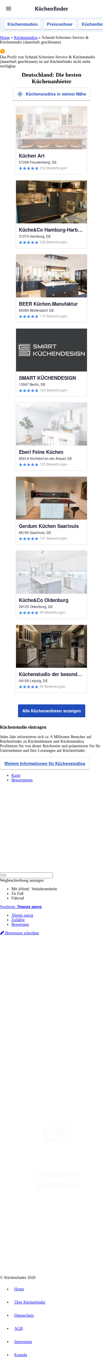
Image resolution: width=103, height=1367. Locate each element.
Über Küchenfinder (27, 1010)
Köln (77, 963)
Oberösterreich (21, 963)
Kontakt (20, 1355)
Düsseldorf (49, 963)
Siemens (28, 967)
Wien (36, 963)
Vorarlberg (80, 958)
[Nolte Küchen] (42, 1233)
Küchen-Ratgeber (25, 1005)
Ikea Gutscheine (39, 972)
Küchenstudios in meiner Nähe (56, 94)
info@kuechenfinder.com (20, 1073)
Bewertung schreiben (21, 933)
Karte (15, 775)
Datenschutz (24, 1315)
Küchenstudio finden (28, 949)
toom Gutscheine (39, 976)
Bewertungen (22, 780)
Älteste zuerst (22, 915)
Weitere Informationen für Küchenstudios (44, 763)
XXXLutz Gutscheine (67, 972)
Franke (16, 967)
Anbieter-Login (28, 1053)
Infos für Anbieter (26, 1035)
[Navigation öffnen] (8, 8)
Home (5, 37)
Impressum (23, 1342)
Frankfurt (65, 963)
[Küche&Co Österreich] (57, 1255)
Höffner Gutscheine (41, 981)
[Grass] (57, 1164)
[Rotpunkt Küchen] (75, 1233)
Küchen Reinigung (26, 1001)
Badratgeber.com (25, 1019)
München (64, 958)
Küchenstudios (22, 24)
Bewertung (20, 924)
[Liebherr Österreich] (57, 1187)
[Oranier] (57, 1210)
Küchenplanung (24, 996)
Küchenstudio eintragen (30, 1048)
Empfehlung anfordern (29, 953)
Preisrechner (60, 24)
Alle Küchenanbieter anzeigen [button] (51, 711)
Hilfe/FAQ (20, 1014)
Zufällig (18, 920)
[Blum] (57, 1141)
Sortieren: (21, 907)
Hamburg (49, 958)
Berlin (37, 958)
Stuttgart (88, 963)
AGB (18, 1328)
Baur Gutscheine (64, 976)
